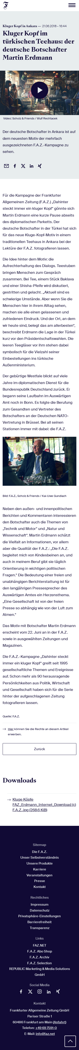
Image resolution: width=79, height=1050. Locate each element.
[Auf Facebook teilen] (14, 165)
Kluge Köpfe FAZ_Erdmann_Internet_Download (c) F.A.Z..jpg (44, 804)
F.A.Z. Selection (39, 963)
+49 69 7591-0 (46, 1028)
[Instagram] (39, 992)
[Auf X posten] (22, 165)
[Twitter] (30, 993)
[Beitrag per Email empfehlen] (6, 165)
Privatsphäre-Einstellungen (39, 916)
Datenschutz (39, 910)
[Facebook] (21, 993)
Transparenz (39, 928)
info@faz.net (45, 1034)
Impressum (39, 904)
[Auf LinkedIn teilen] (31, 165)
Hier (11, 729)
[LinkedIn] (49, 993)
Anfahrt (59, 1022)
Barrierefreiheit (39, 922)
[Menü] (71, 5)
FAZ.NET (39, 945)
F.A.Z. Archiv (39, 957)
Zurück (39, 749)
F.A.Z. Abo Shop (39, 951)
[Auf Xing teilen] (39, 165)
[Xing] (58, 992)
